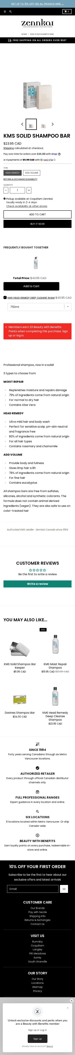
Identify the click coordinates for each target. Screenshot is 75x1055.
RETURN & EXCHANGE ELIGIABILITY (20, 179)
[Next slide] (52, 124)
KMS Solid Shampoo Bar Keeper (20, 665)
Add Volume (31, 172)
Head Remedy (13, 172)
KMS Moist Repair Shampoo (55, 665)
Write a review (37, 584)
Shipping (8, 148)
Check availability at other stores (26, 206)
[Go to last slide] (22, 124)
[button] (37, 159)
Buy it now (38, 224)
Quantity (8, 185)
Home (24, 34)
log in (20, 335)
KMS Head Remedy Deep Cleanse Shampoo (55, 716)
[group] (31, 124)
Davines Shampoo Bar (20, 713)
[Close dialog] (72, 1000)
